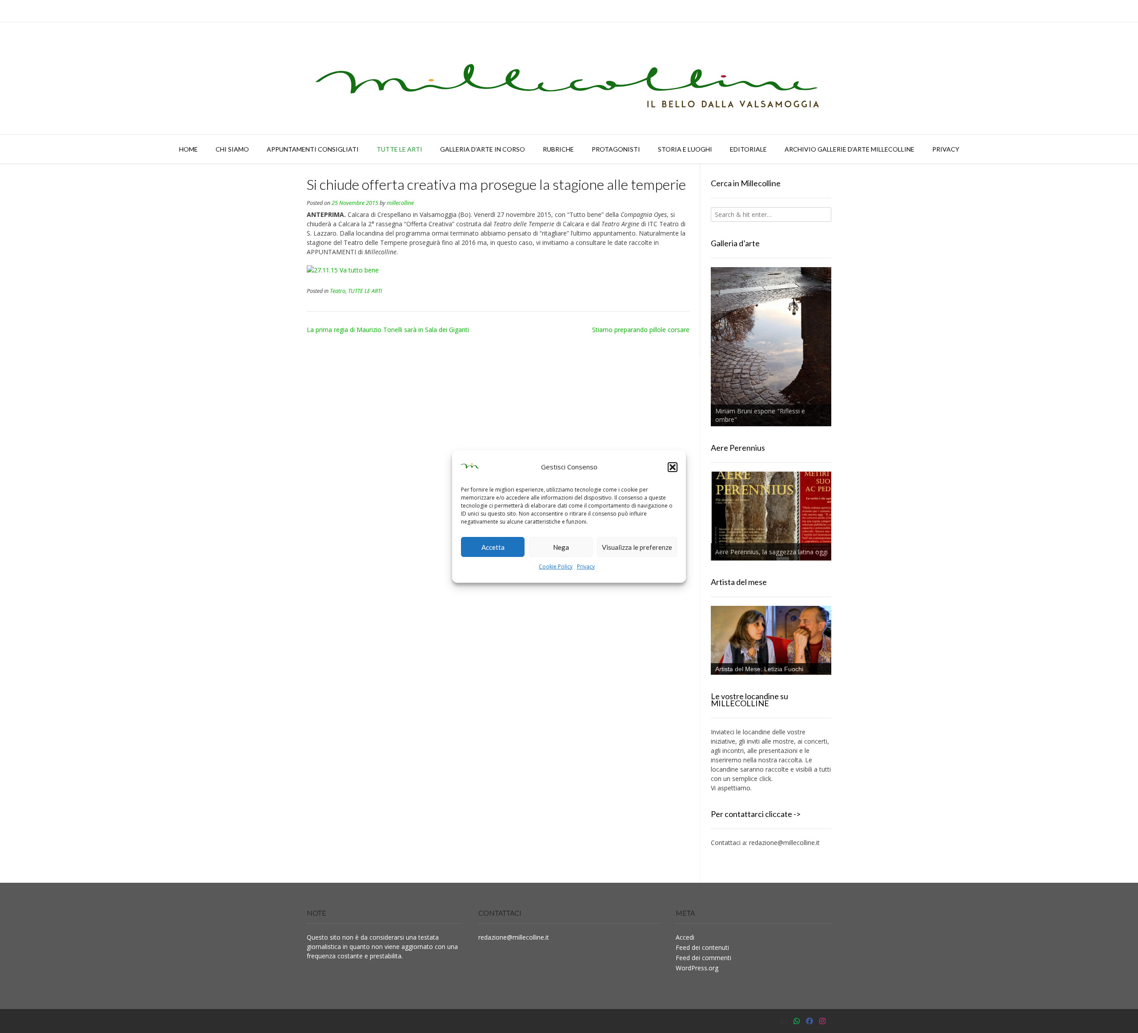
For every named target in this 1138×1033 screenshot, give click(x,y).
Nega (561, 547)
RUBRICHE (558, 149)
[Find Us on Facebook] (809, 1021)
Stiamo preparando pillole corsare (640, 329)
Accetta (493, 547)
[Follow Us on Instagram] (822, 1021)
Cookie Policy (556, 566)
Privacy (586, 566)
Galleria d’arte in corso (482, 149)
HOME (188, 149)
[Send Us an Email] (784, 1021)
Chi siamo (232, 149)
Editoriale (748, 149)
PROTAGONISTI (616, 149)
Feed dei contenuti (702, 947)
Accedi (685, 937)
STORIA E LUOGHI (685, 149)
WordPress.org (697, 968)
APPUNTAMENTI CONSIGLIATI (313, 149)
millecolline (400, 203)
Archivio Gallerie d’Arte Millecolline (849, 149)
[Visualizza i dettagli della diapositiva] (771, 346)
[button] (672, 467)
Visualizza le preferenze (637, 547)
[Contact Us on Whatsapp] (796, 1021)
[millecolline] (569, 78)
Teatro (337, 291)
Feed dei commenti (703, 957)
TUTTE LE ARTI (399, 149)
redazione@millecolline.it (784, 842)
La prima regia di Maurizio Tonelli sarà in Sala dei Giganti (388, 329)
